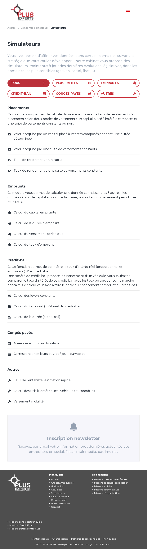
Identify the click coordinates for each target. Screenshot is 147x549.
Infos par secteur (60, 496)
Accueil (55, 479)
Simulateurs (58, 493)
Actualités (56, 489)
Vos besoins (57, 486)
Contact (55, 506)
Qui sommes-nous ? (62, 482)
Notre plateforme (60, 503)
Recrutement (58, 499)
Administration (103, 544)
